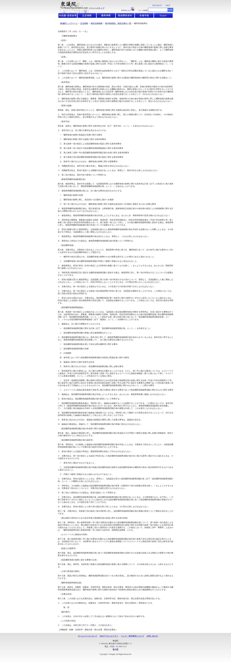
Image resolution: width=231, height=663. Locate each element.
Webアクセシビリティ (109, 636)
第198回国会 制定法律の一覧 (118, 23)
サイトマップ (157, 5)
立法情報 (84, 23)
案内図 (115, 649)
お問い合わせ (152, 636)
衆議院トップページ (68, 23)
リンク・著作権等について (132, 636)
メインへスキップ (96, 8)
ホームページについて (87, 636)
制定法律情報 (96, 23)
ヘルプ (167, 5)
